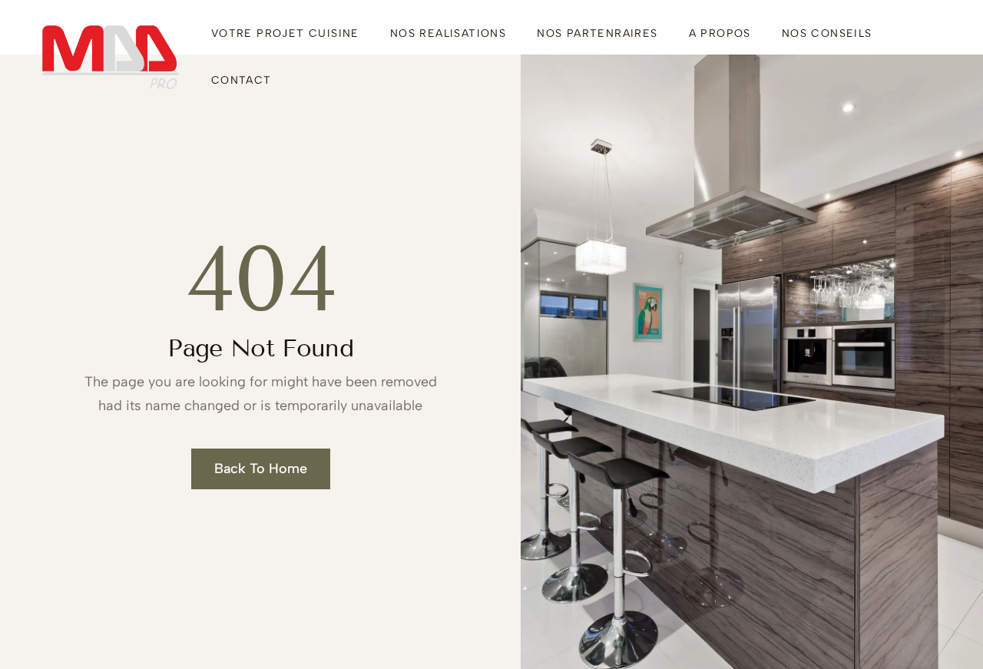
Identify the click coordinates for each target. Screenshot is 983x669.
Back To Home (260, 468)
